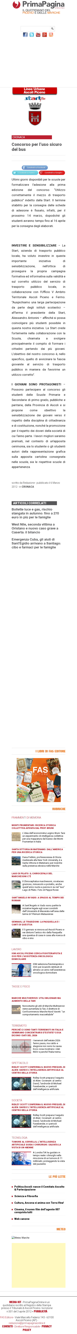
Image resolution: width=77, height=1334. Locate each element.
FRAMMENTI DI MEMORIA (26, 817)
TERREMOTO (19, 1025)
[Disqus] (38, 597)
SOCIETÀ (17, 1100)
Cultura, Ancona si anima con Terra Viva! (39, 1202)
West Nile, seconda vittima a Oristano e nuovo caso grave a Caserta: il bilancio (35, 528)
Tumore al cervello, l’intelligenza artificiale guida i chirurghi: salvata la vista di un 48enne (36, 1145)
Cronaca (28, 486)
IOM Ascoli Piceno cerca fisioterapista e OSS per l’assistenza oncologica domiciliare (37, 956)
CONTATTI (7, 1326)
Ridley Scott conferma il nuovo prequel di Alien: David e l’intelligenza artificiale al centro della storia (38, 1070)
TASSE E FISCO (21, 986)
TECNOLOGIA (19, 1137)
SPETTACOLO (20, 1063)
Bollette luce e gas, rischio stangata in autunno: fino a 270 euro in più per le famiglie (35, 513)
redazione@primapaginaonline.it (27, 1323)
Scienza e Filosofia (26, 1196)
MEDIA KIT (15, 1302)
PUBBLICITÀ (40, 1311)
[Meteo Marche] (20, 1237)
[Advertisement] (38, 61)
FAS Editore (6, 1317)
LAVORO (16, 949)
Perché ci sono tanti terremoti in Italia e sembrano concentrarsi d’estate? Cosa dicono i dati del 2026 (37, 1033)
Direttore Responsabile (27, 1326)
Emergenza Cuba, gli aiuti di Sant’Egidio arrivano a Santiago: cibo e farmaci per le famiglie (36, 543)
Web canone (22, 1218)
